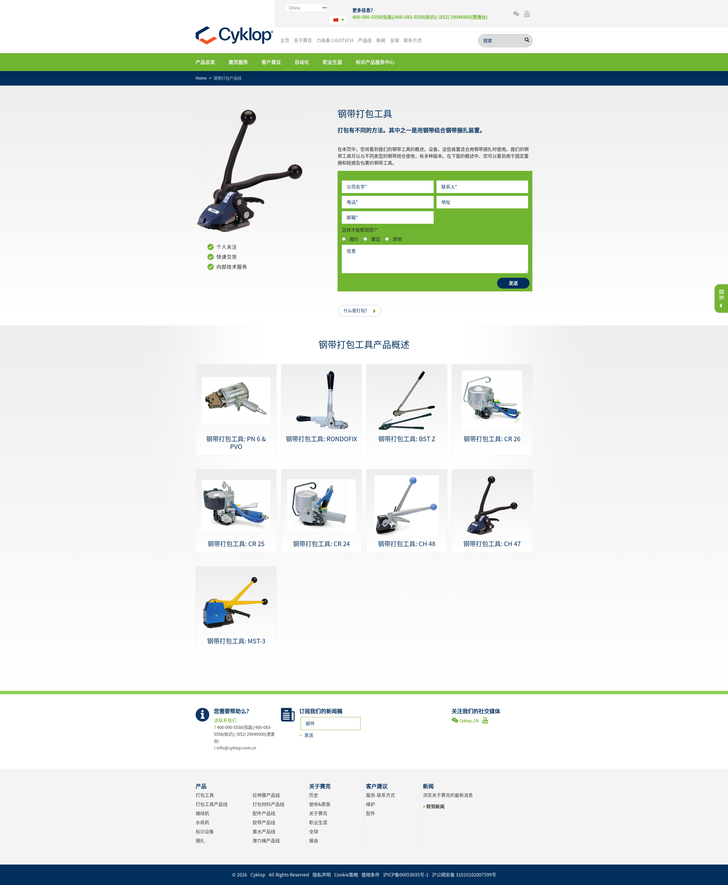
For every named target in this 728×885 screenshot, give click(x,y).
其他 (397, 239)
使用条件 (370, 874)
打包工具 (205, 795)
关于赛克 (303, 40)
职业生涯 (332, 62)
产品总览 (205, 62)
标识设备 (205, 831)
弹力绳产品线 (266, 840)
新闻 (380, 40)
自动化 (302, 62)
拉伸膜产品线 (266, 795)
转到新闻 (435, 806)
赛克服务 (238, 62)
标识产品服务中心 (375, 62)
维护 (370, 804)
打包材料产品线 (268, 804)
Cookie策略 (346, 874)
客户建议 (271, 62)
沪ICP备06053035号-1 (406, 874)
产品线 (365, 40)
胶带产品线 (264, 822)
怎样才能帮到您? (360, 230)
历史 (313, 795)
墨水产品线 (264, 831)
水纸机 (202, 822)
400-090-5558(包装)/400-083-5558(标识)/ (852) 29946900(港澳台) (419, 17)
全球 (394, 40)
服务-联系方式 (380, 795)
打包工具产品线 (212, 804)
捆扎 (200, 840)
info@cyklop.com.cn (236, 748)
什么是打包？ (356, 310)
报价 (354, 239)
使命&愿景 (319, 804)
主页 (284, 40)
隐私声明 (322, 874)
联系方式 (413, 40)
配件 (370, 813)
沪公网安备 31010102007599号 (464, 874)
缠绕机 (202, 813)
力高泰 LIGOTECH (335, 40)
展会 (313, 840)
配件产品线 (264, 813)
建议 (375, 239)
